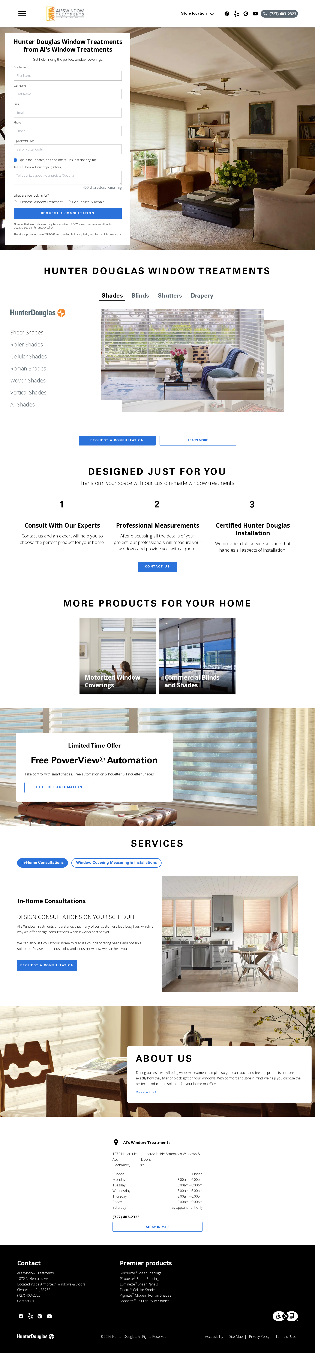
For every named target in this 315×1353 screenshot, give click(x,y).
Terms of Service (104, 234)
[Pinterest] (246, 14)
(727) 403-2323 (125, 1216)
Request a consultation (47, 965)
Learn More (198, 440)
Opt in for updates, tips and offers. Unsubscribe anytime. (58, 160)
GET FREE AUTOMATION (59, 787)
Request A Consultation (117, 440)
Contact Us (157, 566)
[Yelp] (236, 14)
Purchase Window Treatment (40, 202)
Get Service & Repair (88, 202)
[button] (22, 14)
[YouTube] (255, 14)
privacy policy (45, 227)
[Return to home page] (101, 14)
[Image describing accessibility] (285, 1316)
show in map (157, 1227)
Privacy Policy (81, 234)
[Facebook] (227, 14)
